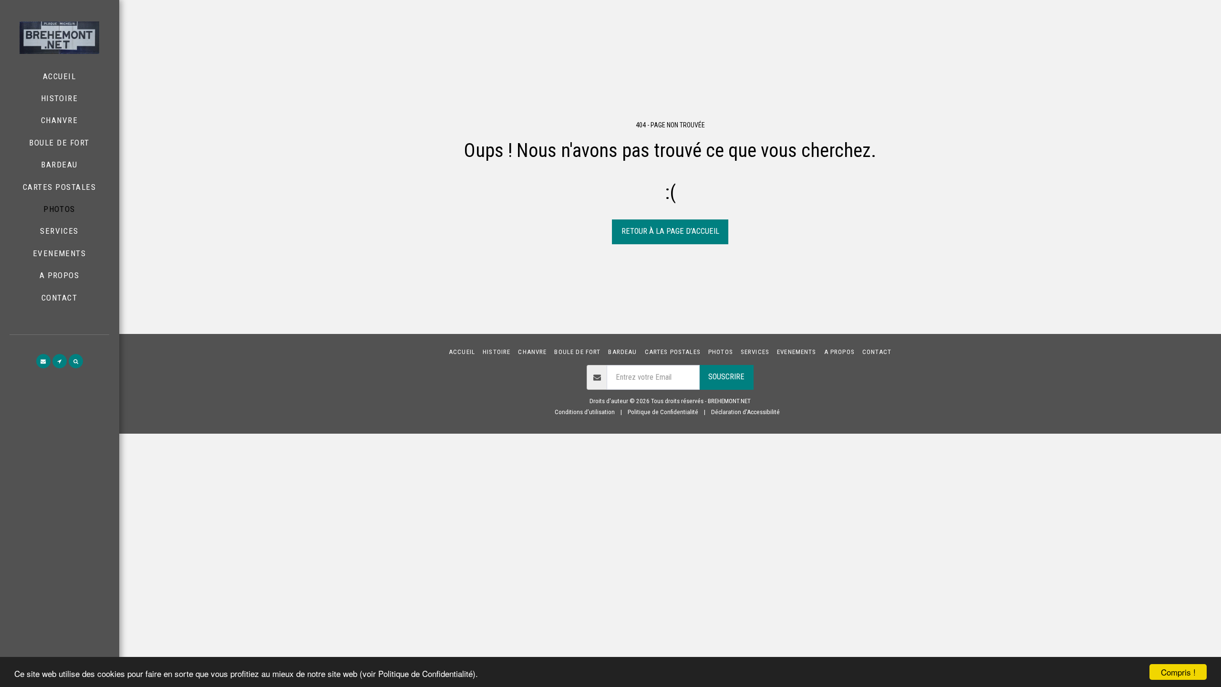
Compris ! (1178, 672)
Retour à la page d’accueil (670, 231)
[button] (43, 361)
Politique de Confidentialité (663, 412)
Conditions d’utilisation (585, 412)
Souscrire (726, 376)
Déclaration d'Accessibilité (745, 412)
